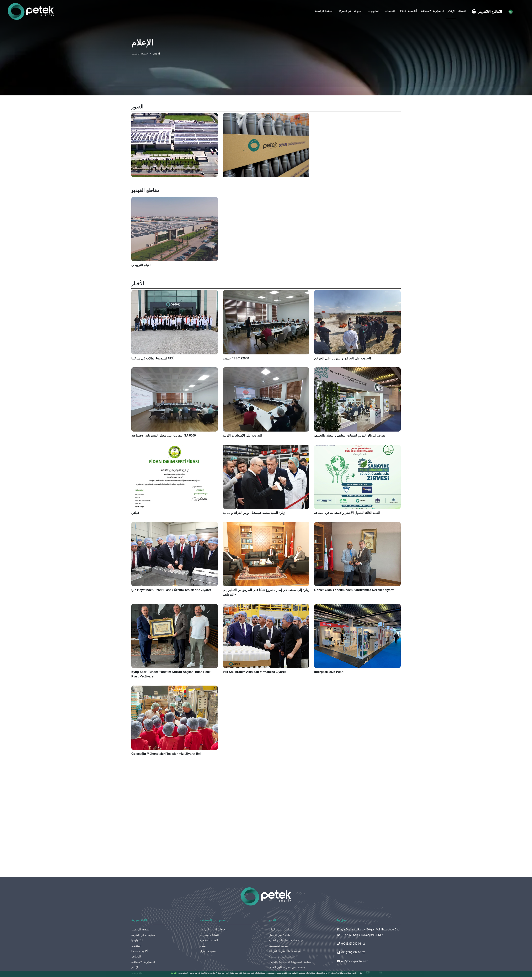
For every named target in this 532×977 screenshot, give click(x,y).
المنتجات (390, 10)
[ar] (510, 11)
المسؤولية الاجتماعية (432, 10)
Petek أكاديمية (408, 10)
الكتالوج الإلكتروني (487, 11)
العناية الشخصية (209, 940)
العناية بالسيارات (209, 934)
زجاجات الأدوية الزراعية (213, 929)
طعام (203, 945)
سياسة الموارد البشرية (281, 956)
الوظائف (136, 956)
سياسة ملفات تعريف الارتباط (284, 951)
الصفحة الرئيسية (323, 10)
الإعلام (451, 10)
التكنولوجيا (373, 10)
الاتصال (462, 10)
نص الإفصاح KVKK (279, 934)
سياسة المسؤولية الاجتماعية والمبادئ (289, 961)
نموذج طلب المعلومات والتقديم (286, 940)
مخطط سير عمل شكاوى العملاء (286, 967)
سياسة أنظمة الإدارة (280, 929)
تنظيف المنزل (208, 951)
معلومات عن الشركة (350, 10)
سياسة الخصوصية (278, 945)
